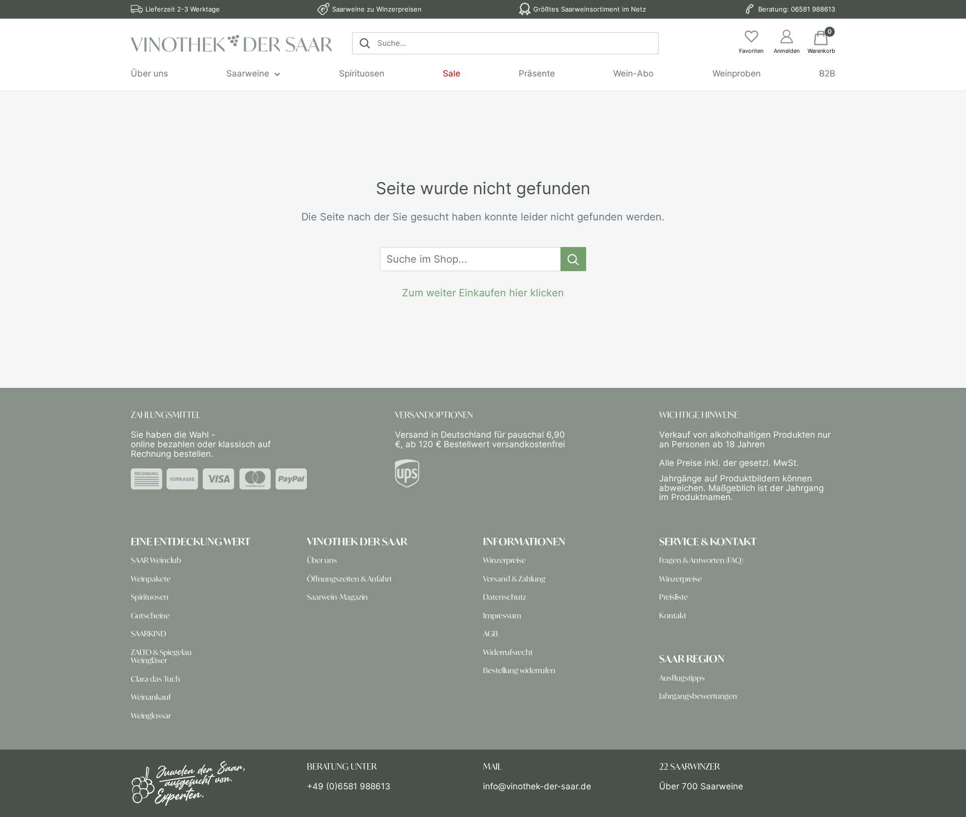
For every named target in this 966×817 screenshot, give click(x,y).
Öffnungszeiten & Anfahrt (349, 579)
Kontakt (672, 615)
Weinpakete (151, 579)
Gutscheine (150, 615)
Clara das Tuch (155, 679)
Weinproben (736, 73)
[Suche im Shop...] (573, 259)
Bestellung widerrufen (519, 670)
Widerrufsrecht (508, 652)
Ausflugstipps (682, 678)
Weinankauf (151, 697)
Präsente (537, 73)
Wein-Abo (633, 73)
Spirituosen (361, 73)
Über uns (149, 73)
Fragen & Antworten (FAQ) (701, 560)
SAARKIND (148, 633)
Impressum (502, 615)
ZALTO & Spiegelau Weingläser (161, 656)
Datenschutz (504, 597)
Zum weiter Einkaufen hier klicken (483, 293)
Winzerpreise (504, 560)
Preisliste (673, 597)
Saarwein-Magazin (337, 597)
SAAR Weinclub (156, 560)
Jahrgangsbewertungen (698, 696)
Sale (451, 73)
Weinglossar (151, 715)
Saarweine (247, 73)
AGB (490, 633)
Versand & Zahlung (514, 579)
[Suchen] (364, 43)
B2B (827, 73)
